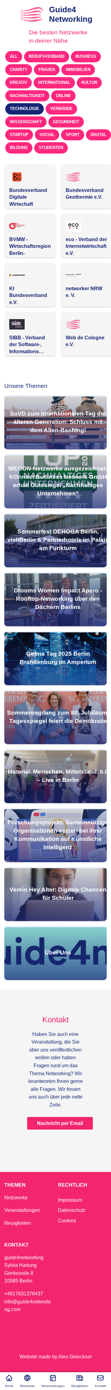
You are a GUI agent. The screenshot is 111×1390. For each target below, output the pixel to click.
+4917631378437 (23, 1293)
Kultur (89, 82)
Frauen (47, 69)
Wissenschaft (26, 121)
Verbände (61, 108)
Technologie (24, 108)
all (14, 56)
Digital (98, 134)
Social (47, 134)
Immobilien (78, 69)
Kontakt (100, 1386)
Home (9, 1386)
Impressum (70, 1200)
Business (86, 56)
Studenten (51, 147)
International (54, 82)
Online (63, 95)
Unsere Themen (25, 386)
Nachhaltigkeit (27, 95)
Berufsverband (46, 56)
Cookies (67, 1220)
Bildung (19, 147)
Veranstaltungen (53, 1386)
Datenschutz (71, 1210)
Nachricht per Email (60, 1123)
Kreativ (18, 82)
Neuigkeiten (79, 1386)
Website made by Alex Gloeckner (55, 1356)
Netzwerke (27, 1386)
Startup (19, 134)
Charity (18, 69)
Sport (73, 134)
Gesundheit (66, 121)
